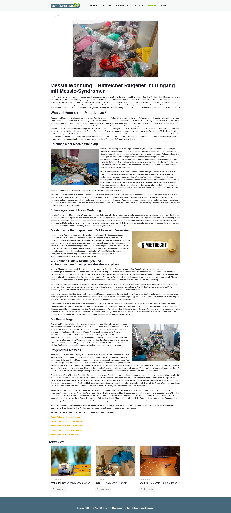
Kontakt (127, 508)
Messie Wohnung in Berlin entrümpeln (65, 417)
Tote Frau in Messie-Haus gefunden (158, 483)
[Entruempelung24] (65, 5)
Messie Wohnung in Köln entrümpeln (65, 435)
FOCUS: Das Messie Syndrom (111, 483)
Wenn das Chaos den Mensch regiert (70, 483)
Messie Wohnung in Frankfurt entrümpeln (67, 426)
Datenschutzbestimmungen (143, 508)
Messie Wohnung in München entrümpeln (67, 430)
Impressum (117, 508)
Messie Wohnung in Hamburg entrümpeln (67, 421)
